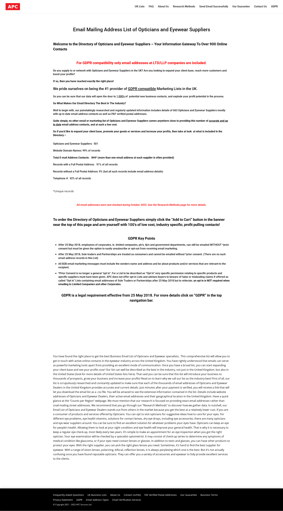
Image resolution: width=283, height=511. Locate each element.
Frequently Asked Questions (68, 495)
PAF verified (118, 113)
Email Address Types (97, 500)
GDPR (87, 63)
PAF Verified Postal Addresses (160, 495)
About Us (115, 495)
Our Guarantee (188, 495)
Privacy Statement (63, 500)
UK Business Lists (97, 495)
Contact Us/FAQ (132, 495)
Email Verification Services (126, 500)
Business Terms (209, 495)
